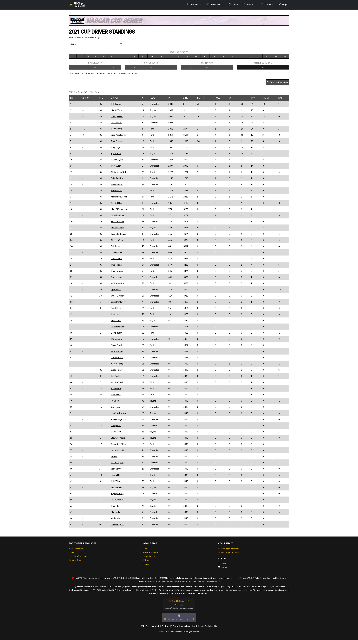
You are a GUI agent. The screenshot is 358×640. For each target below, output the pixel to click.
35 (224, 67)
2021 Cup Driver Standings (102, 31)
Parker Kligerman (119, 419)
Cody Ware (116, 425)
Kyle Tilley (115, 481)
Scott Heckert (117, 308)
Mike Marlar (116, 320)
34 (207, 67)
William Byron (117, 159)
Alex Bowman (117, 184)
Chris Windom (117, 326)
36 (263, 67)
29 (112, 67)
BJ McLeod (116, 388)
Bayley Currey (117, 493)
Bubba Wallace (117, 227)
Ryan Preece (116, 265)
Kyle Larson (116, 104)
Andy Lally (115, 518)
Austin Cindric (117, 382)
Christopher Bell (118, 172)
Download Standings (278, 82)
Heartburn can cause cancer (177, 619)
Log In (285, 4)
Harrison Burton (118, 413)
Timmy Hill (115, 475)
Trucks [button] (268, 4)
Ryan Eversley (117, 351)
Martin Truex (117, 110)
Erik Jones (115, 246)
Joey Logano (116, 147)
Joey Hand (115, 314)
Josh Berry (116, 469)
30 (133, 67)
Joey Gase (115, 407)
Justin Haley (116, 370)
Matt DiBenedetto (119, 209)
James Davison (117, 296)
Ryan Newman (117, 271)
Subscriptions (149, 556)
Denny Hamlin (117, 116)
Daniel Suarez (117, 252)
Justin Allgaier (117, 462)
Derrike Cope (117, 357)
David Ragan (116, 333)
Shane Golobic (117, 345)
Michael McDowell (119, 197)
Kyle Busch (116, 153)
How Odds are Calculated (229, 552)
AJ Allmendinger (118, 364)
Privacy (146, 560)
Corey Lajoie (116, 277)
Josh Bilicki (116, 394)
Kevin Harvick (117, 129)
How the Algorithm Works (229, 548)
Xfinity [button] (250, 4)
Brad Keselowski (118, 135)
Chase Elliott (116, 122)
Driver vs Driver (75, 560)
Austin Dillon (117, 203)
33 (189, 67)
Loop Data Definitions (78, 556)
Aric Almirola (116, 190)
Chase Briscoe (117, 240)
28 (95, 67)
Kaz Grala (115, 376)
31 (151, 67)
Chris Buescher (118, 215)
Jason (223, 563)
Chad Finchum (117, 499)
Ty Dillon (115, 401)
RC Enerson (116, 339)
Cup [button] (234, 4)
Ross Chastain (117, 221)
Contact (72, 552)
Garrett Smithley (118, 444)
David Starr (116, 431)
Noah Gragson (117, 524)
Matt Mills (115, 512)
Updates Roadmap (151, 552)
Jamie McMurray (118, 302)
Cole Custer (116, 258)
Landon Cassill (117, 450)
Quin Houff (116, 289)
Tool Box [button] (194, 4)
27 (77, 67)
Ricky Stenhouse (118, 234)
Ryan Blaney (116, 141)
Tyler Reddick (117, 178)
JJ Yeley (114, 456)
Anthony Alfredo (118, 283)
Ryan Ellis (115, 506)
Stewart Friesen (118, 438)
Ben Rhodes (116, 487)
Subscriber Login (76, 548)
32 (168, 67)
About (146, 548)
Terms (146, 564)
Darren (224, 567)
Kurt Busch (116, 166)
